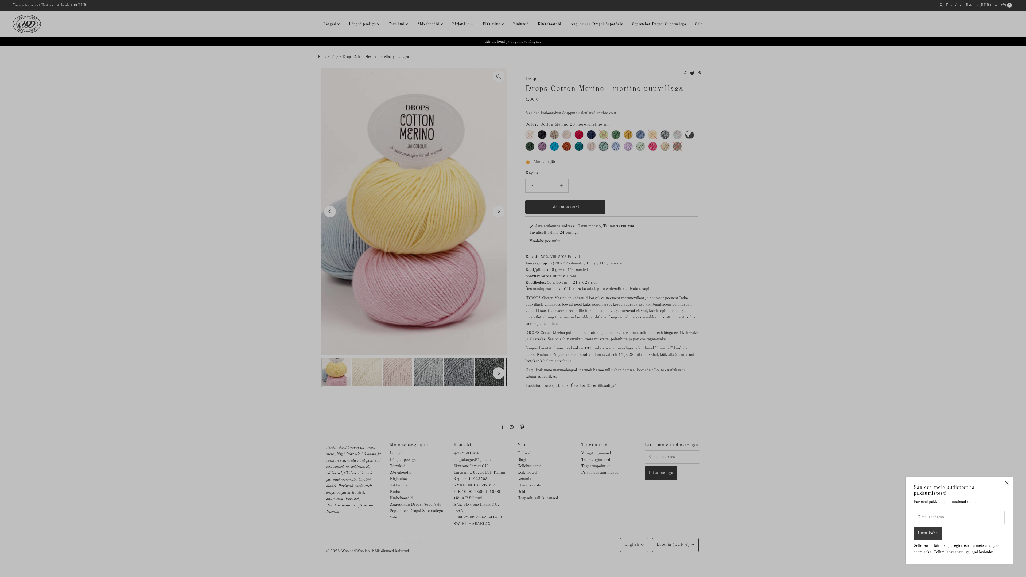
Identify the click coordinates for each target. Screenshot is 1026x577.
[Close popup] (1006, 482)
